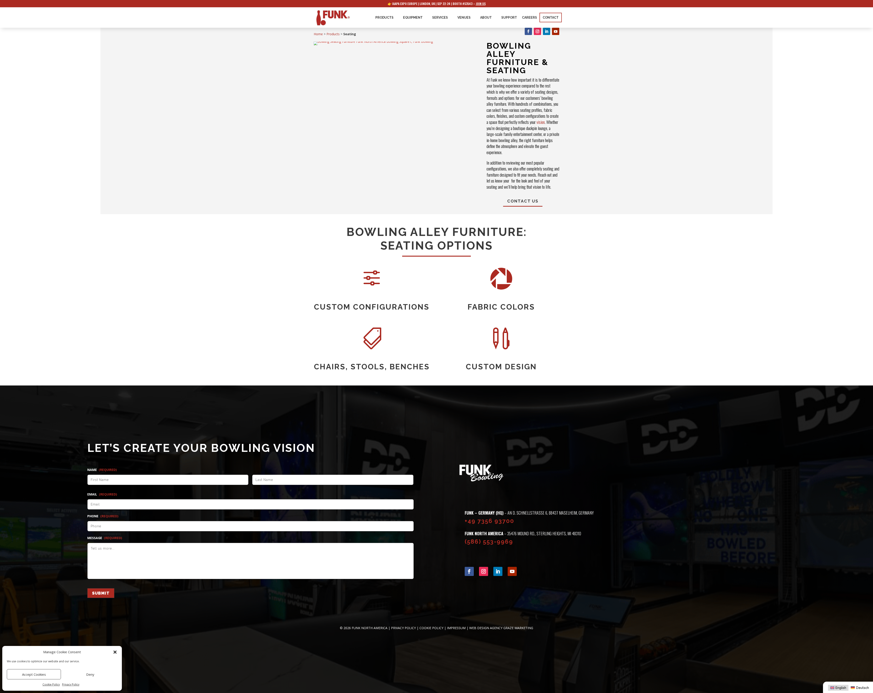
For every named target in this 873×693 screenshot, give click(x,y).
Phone (102, 516)
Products (384, 17)
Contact (551, 17)
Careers (529, 17)
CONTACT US (522, 201)
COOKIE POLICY (431, 628)
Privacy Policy (70, 684)
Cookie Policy (51, 684)
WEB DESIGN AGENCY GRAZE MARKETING (501, 628)
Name (102, 470)
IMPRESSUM (456, 628)
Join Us (481, 3)
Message (104, 538)
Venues (464, 17)
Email (102, 494)
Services (440, 17)
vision (541, 122)
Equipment (413, 17)
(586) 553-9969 (489, 541)
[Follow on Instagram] (537, 31)
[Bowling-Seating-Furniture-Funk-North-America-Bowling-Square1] (373, 41)
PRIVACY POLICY (403, 628)
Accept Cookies (34, 674)
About (486, 17)
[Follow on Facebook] (528, 31)
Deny (90, 674)
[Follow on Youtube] (555, 31)
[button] (115, 652)
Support (509, 17)
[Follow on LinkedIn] (546, 31)
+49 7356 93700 (489, 521)
